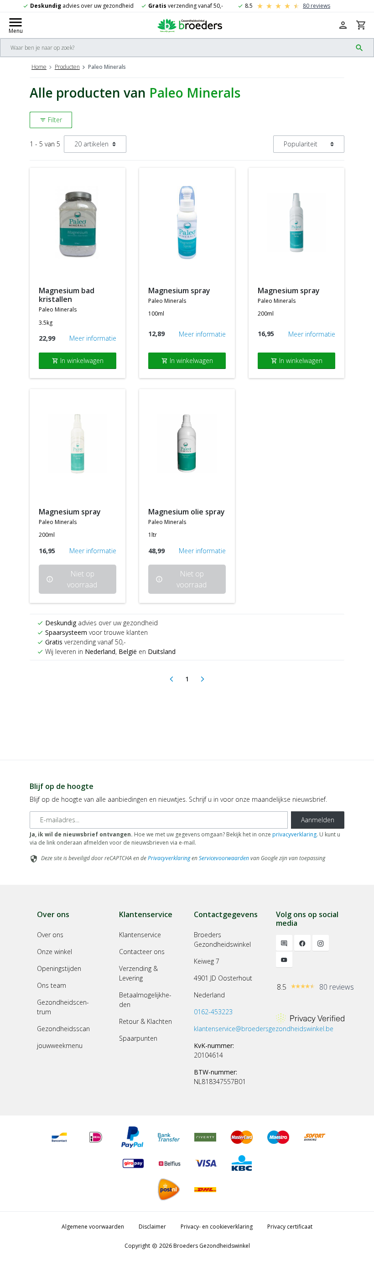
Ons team (51, 985)
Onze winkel (54, 951)
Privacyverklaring (169, 858)
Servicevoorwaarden (224, 858)
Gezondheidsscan (63, 1028)
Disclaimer (152, 1226)
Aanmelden (317, 819)
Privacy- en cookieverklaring (217, 1226)
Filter (51, 119)
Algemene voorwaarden (93, 1226)
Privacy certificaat (289, 1226)
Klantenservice (140, 934)
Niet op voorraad (71, 579)
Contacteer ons (142, 951)
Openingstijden (59, 968)
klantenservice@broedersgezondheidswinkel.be (263, 1028)
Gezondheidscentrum (63, 1007)
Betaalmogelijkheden (145, 1000)
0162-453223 (213, 1011)
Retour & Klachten (145, 1021)
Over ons (50, 934)
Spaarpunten (138, 1038)
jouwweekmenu (60, 1045)
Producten (67, 67)
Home (39, 67)
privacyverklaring (294, 834)
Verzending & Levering (138, 973)
